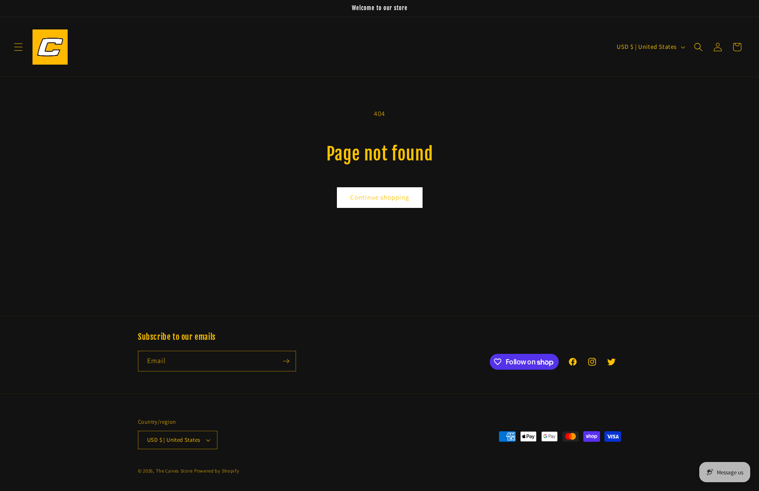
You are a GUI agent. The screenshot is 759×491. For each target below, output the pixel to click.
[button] (18, 47)
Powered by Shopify (216, 471)
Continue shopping (379, 197)
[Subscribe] (286, 361)
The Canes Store (174, 471)
